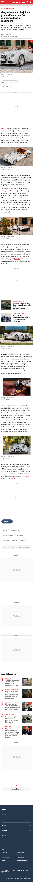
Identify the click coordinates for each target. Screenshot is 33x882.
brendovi (5, 841)
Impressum (4, 852)
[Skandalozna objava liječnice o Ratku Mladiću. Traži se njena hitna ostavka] (27, 718)
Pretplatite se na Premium (22, 870)
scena (4, 835)
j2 (2, 820)
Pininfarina (13, 191)
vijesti (4, 809)
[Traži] (30, 2)
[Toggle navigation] (2, 2)
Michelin (17, 259)
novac (4, 825)
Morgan (3, 128)
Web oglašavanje (6, 857)
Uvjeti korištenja (20, 852)
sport (4, 814)
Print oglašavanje (20, 857)
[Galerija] (16, 56)
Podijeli (5, 86)
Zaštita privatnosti (6, 855)
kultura (4, 830)
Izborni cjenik (20, 855)
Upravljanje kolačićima (22, 860)
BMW (20, 408)
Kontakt (3, 860)
